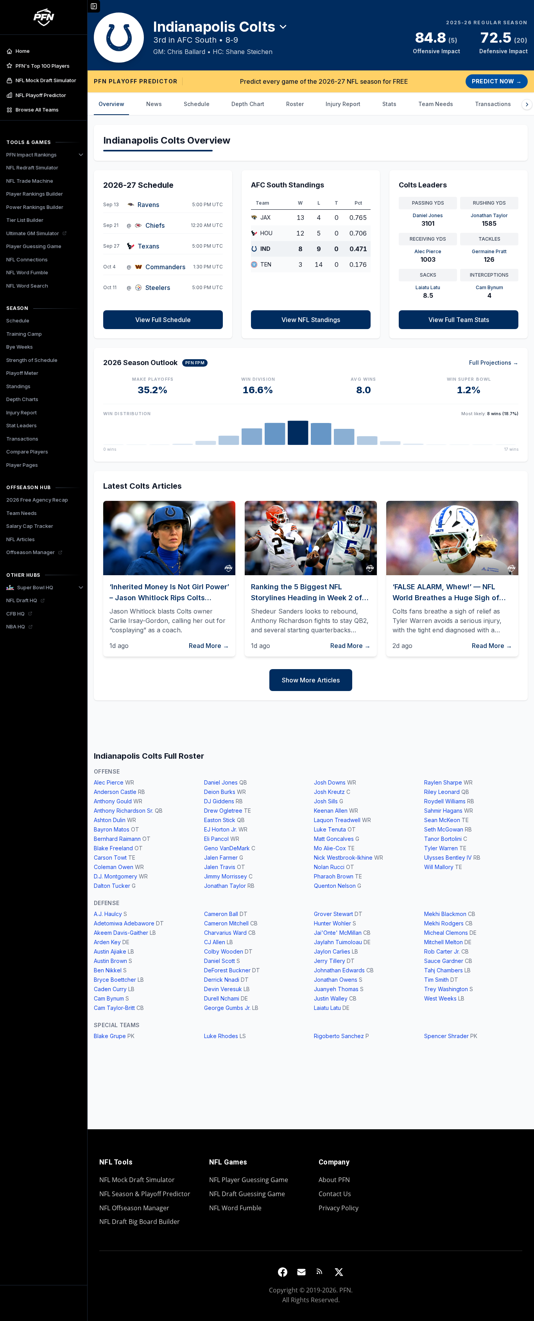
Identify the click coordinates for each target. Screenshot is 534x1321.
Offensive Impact (436, 51)
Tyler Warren (441, 848)
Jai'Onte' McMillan (338, 932)
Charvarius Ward (225, 932)
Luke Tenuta (330, 829)
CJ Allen (214, 942)
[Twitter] (338, 1272)
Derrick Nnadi (221, 979)
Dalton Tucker (112, 885)
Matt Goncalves (334, 838)
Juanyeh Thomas (336, 989)
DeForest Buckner (227, 970)
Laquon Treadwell (337, 820)
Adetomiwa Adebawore (124, 923)
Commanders (165, 267)
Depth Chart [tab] (247, 104)
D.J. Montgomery (115, 876)
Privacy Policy (338, 1208)
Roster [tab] (295, 104)
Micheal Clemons (446, 932)
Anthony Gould (113, 801)
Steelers (157, 288)
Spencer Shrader (446, 1036)
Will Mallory (438, 867)
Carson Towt (110, 857)
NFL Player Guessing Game (248, 1179)
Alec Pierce (109, 782)
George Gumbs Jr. (227, 1007)
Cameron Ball (221, 914)
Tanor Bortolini (443, 838)
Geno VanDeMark (227, 848)
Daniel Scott (219, 960)
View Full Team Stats (458, 320)
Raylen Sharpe (443, 782)
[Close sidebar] (94, 6)
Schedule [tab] (197, 104)
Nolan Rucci (329, 867)
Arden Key (107, 942)
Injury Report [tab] (343, 104)
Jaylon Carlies (332, 951)
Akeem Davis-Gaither (121, 932)
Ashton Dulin (109, 820)
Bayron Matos (111, 829)
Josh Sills (326, 801)
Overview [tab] (111, 104)
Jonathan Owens (335, 979)
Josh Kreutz (329, 791)
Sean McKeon (442, 820)
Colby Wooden (223, 951)
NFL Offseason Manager (134, 1208)
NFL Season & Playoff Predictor (144, 1194)
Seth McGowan (443, 829)
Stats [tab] (389, 104)
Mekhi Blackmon (445, 914)
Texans (148, 246)
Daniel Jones (221, 782)
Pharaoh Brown (333, 876)
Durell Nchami (221, 998)
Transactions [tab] (493, 104)
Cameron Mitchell (226, 923)
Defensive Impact (503, 51)
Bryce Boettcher (115, 979)
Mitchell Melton (443, 942)
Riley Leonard (442, 791)
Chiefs (155, 225)
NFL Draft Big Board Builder (139, 1221)
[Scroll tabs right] (526, 104)
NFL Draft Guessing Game (247, 1194)
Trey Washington (446, 989)
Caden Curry (110, 989)
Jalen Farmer (221, 857)
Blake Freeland (113, 848)
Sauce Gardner (443, 960)
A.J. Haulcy (108, 914)
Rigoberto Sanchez (339, 1036)
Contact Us (335, 1194)
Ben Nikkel (108, 970)
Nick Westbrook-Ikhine (343, 857)
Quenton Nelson (335, 885)
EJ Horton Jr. (220, 829)
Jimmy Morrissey (225, 876)
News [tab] (154, 104)
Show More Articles (311, 680)
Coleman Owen (113, 867)
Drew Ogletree (223, 810)
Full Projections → (493, 362)
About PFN (334, 1179)
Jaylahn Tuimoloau (338, 942)
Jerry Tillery (329, 960)
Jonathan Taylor (225, 885)
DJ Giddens (219, 801)
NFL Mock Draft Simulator (137, 1179)
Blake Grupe (110, 1036)
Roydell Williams (445, 801)
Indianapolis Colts (214, 26)
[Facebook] (282, 1272)
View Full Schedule (163, 320)
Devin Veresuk (223, 989)
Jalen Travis (219, 867)
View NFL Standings (310, 320)
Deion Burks (219, 791)
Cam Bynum (109, 998)
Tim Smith (436, 979)
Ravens (148, 205)
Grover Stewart (333, 914)
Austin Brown (110, 960)
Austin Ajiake (110, 951)
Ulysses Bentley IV (448, 857)
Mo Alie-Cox (330, 848)
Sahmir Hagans (443, 810)
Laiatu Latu (327, 1007)
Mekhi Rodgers (444, 923)
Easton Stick (219, 820)
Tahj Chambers (443, 970)
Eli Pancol (216, 838)
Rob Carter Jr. (442, 951)
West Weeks (440, 998)
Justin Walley (331, 998)
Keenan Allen (331, 810)
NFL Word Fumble (235, 1208)
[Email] (301, 1272)
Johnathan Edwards (339, 970)
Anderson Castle (115, 791)
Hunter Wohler (332, 923)
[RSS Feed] (320, 1272)
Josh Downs (330, 782)
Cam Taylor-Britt (114, 1007)
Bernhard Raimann (117, 838)
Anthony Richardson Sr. (123, 810)
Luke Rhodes (221, 1036)
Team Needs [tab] (435, 104)
